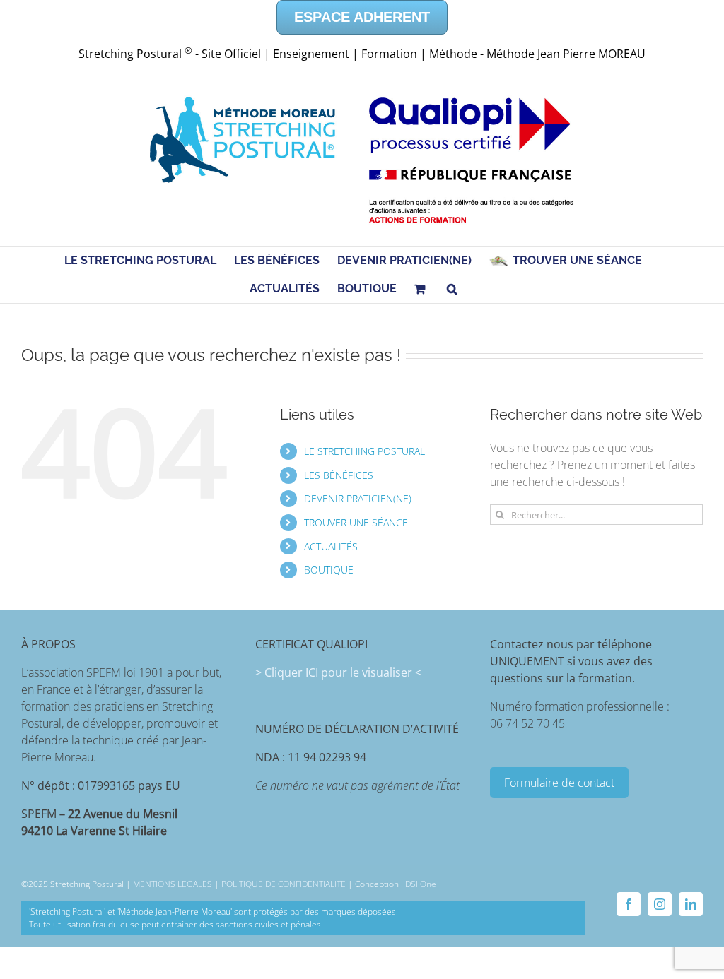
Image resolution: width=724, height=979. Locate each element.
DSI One (420, 884)
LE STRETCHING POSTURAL (364, 451)
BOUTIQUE (329, 569)
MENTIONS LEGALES (172, 884)
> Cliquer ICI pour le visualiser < (338, 672)
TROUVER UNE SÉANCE (356, 522)
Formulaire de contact (559, 782)
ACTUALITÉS (331, 546)
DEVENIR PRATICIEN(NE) (357, 498)
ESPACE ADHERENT (362, 17)
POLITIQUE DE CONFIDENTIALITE (283, 884)
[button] (452, 289)
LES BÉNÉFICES (338, 475)
